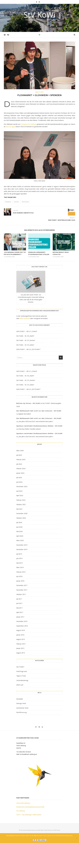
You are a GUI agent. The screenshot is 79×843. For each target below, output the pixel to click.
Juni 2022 (19, 491)
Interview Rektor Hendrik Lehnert (29, 429)
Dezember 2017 (21, 585)
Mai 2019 (19, 563)
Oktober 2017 (21, 594)
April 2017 (19, 612)
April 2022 (19, 495)
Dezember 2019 (21, 545)
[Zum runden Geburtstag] (7, 212)
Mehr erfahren (42, 840)
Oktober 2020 (21, 518)
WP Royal (57, 830)
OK (34, 840)
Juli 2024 (19, 464)
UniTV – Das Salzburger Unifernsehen (28, 815)
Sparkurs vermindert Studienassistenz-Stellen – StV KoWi (39, 426)
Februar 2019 (20, 572)
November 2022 (21, 486)
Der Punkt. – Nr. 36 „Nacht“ (25, 336)
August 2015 (20, 639)
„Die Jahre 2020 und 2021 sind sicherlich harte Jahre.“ (35, 421)
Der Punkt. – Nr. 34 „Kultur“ (25, 345)
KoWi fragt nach (21, 671)
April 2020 (19, 536)
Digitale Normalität (24, 414)
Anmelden (19, 699)
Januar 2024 (20, 473)
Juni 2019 (19, 558)
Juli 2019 (19, 554)
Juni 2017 (19, 603)
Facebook (26, 318)
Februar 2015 (20, 644)
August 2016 (20, 630)
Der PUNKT (20, 667)
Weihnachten (25, 202)
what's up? (39, 92)
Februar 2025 (20, 459)
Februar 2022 (20, 500)
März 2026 (20, 450)
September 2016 (22, 626)
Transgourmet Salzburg (28, 124)
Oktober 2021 (21, 504)
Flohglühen (8, 202)
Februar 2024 (20, 468)
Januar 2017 (20, 617)
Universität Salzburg (23, 803)
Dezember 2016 (21, 621)
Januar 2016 (20, 635)
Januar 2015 (20, 648)
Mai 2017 (19, 608)
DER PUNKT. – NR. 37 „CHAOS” (26, 331)
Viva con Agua (10, 126)
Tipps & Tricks (21, 676)
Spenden (16, 202)
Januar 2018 (20, 581)
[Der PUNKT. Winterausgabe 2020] (71, 212)
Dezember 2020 (21, 513)
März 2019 (20, 567)
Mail (21, 318)
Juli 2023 (19, 477)
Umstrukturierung (22, 680)
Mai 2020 (19, 531)
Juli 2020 (19, 522)
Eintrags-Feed (21, 703)
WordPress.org (21, 712)
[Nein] (77, 838)
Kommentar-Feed (22, 708)
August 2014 (20, 653)
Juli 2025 (19, 455)
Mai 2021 (19, 509)
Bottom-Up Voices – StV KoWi (28, 403)
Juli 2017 (19, 599)
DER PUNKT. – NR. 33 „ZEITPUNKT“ (28, 349)
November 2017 (21, 590)
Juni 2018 (19, 576)
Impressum (39, 837)
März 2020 (20, 540)
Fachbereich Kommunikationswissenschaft (30, 807)
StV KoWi (39, 14)
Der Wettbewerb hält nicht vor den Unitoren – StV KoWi (38, 411)
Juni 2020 (19, 527)
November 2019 (21, 549)
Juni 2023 (19, 482)
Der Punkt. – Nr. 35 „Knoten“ (25, 340)
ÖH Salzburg (20, 811)
